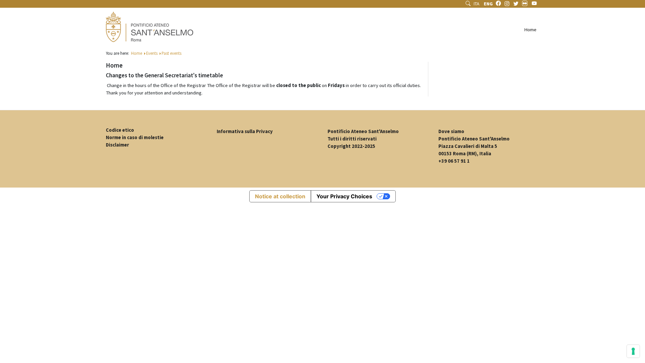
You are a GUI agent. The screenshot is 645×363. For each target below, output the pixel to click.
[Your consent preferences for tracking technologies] (633, 351)
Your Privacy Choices (344, 196)
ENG (488, 4)
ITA (477, 4)
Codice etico (120, 130)
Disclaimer (117, 145)
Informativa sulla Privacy (245, 131)
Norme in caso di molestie (135, 137)
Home (530, 30)
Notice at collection (280, 196)
